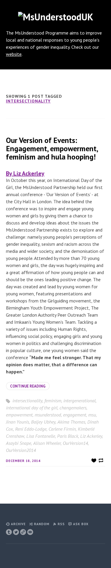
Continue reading (28, 386)
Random (41, 524)
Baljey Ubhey (43, 422)
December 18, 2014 (23, 461)
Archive (18, 524)
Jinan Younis (17, 422)
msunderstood (48, 415)
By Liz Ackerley (25, 173)
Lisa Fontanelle (40, 436)
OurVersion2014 (21, 450)
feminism (52, 400)
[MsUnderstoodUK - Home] (55, 17)
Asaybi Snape (18, 443)
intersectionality (28, 101)
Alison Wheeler (47, 443)
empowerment (19, 415)
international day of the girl (31, 408)
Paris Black (67, 436)
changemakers (72, 408)
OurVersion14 (75, 443)
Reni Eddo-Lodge (30, 429)
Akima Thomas (71, 422)
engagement (74, 415)
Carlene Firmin (62, 429)
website (14, 54)
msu (92, 415)
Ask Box (81, 524)
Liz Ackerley (91, 436)
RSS (61, 524)
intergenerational (79, 400)
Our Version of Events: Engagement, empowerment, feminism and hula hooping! (52, 148)
